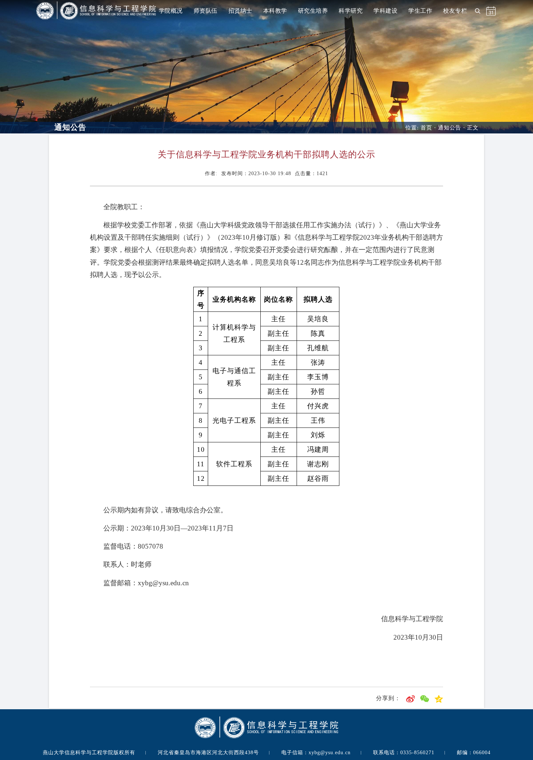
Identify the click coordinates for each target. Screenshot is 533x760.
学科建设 (385, 11)
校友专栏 (455, 11)
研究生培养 (313, 11)
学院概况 (171, 11)
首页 (426, 128)
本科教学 (275, 11)
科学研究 (351, 11)
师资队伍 (206, 11)
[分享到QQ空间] (438, 698)
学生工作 (420, 11)
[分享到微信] (424, 698)
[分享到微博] (410, 698)
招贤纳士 (240, 11)
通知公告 (449, 128)
